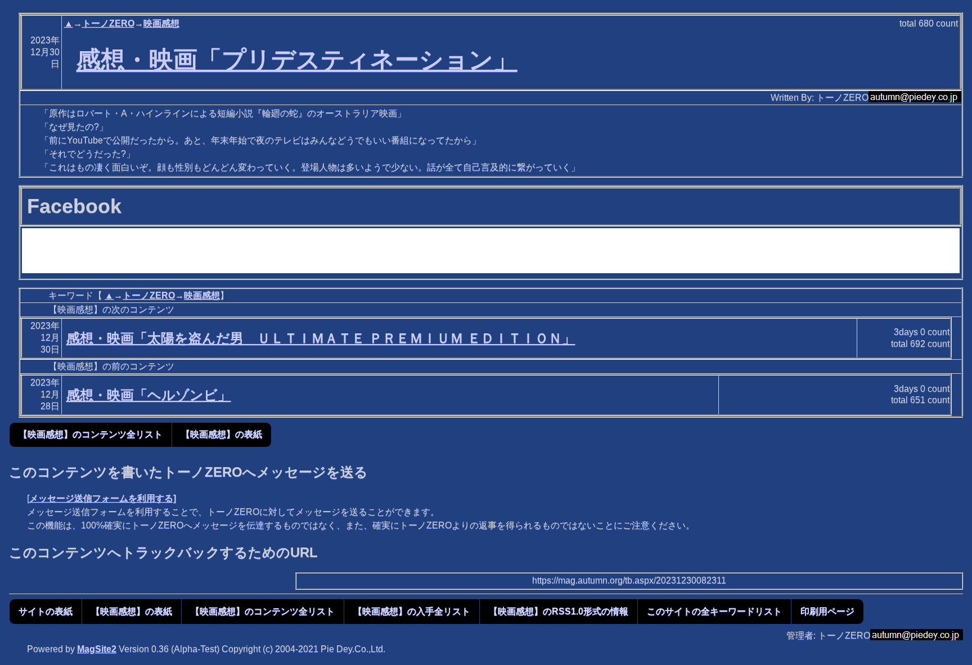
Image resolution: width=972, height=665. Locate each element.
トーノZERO (108, 23)
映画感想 (161, 23)
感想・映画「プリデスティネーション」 (297, 59)
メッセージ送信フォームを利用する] (102, 498)
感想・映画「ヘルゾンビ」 (148, 394)
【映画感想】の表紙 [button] (221, 434)
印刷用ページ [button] (827, 611)
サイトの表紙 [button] (46, 611)
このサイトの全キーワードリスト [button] (714, 611)
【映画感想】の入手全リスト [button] (411, 611)
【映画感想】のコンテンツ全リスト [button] (91, 434)
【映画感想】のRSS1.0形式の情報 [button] (558, 611)
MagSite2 (96, 649)
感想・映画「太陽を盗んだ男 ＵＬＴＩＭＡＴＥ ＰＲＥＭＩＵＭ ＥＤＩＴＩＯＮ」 (320, 338)
